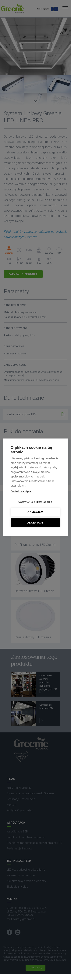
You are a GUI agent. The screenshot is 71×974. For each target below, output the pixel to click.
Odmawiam (35, 512)
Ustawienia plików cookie (35, 501)
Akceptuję (35, 522)
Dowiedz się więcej (21, 491)
